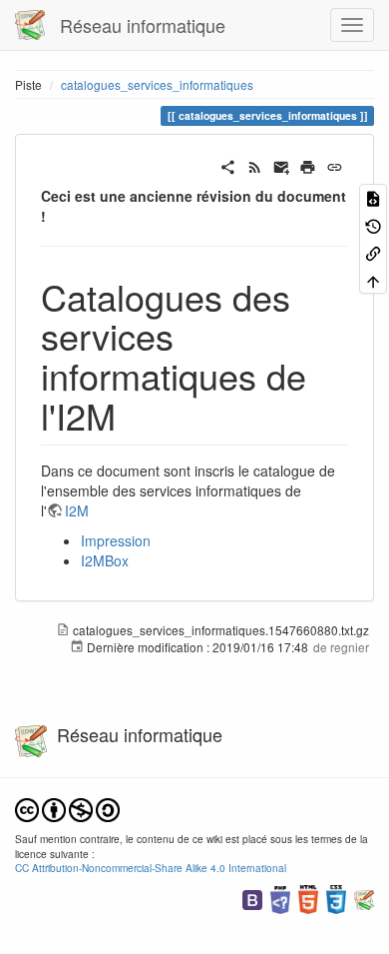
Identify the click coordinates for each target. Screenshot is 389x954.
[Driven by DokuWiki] (364, 897)
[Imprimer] (307, 165)
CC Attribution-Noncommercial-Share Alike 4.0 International (150, 867)
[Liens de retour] (373, 252)
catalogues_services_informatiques (157, 84)
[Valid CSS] (336, 897)
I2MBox (105, 560)
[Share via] (227, 165)
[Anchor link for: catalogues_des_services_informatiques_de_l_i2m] (134, 415)
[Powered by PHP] (280, 897)
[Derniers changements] (254, 165)
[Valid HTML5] (308, 897)
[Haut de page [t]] (373, 279)
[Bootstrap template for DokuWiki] (252, 897)
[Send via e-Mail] (281, 165)
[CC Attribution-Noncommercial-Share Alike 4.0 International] (67, 807)
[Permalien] (334, 165)
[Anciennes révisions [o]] (373, 224)
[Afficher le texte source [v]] (373, 197)
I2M (77, 510)
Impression (116, 540)
